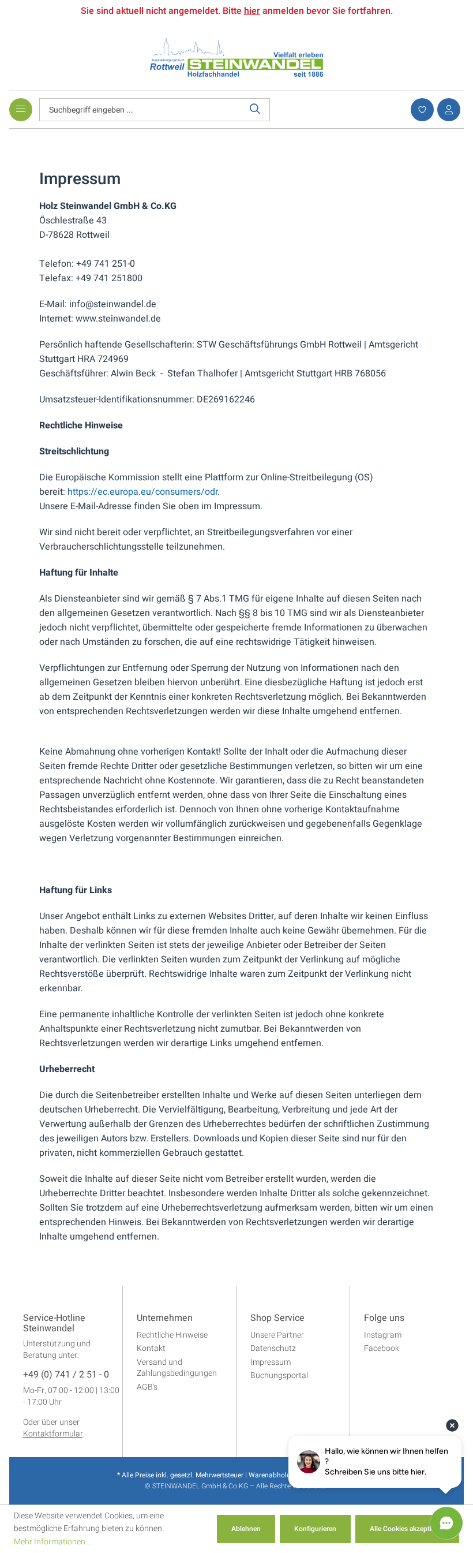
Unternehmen (165, 1318)
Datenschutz (273, 1348)
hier (252, 11)
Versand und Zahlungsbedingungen (177, 1368)
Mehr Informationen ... (53, 1542)
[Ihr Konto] (447, 109)
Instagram (382, 1335)
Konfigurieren (315, 1529)
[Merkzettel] (420, 109)
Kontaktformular (52, 1434)
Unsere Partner (277, 1335)
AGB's (147, 1387)
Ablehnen (246, 1529)
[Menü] (20, 109)
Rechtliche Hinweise (172, 1335)
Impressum (270, 1362)
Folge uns (384, 1318)
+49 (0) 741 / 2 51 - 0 (66, 1375)
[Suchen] (255, 109)
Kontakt (151, 1348)
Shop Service (277, 1318)
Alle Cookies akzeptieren (407, 1529)
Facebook (381, 1348)
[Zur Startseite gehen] (236, 57)
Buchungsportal (279, 1375)
